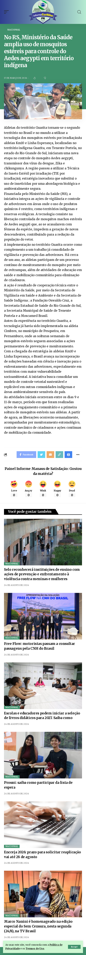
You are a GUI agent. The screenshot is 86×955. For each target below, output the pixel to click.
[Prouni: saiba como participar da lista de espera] (43, 755)
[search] (79, 12)
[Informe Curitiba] (43, 12)
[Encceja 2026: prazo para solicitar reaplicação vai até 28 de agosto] (43, 824)
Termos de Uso (35, 948)
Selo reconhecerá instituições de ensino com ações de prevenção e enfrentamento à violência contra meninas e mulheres (42, 574)
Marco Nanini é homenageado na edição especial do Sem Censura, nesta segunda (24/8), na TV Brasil (38, 926)
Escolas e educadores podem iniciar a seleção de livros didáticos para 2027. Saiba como (42, 715)
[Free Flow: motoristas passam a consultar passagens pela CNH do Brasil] (43, 616)
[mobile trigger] (7, 12)
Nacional (13, 30)
